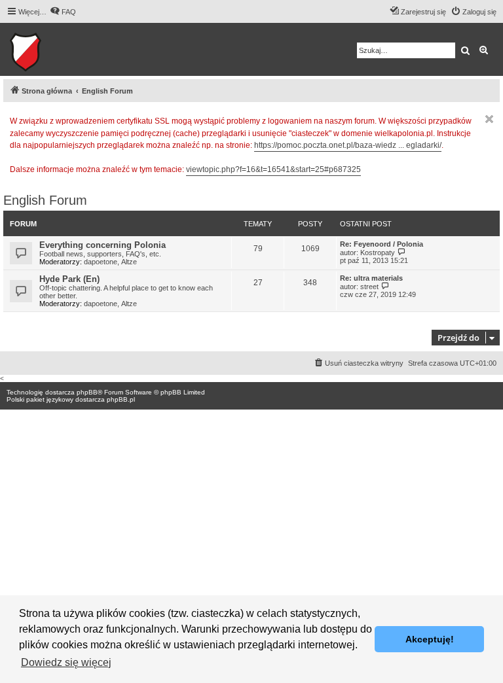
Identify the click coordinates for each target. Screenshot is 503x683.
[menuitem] (63, 12)
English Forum (45, 200)
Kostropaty (377, 252)
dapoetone (100, 262)
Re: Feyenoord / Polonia (381, 244)
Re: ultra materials (371, 278)
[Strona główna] (65, 49)
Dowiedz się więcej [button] (66, 662)
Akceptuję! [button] (429, 639)
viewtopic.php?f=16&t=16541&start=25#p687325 (273, 169)
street (369, 286)
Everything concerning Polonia (102, 245)
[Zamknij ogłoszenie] (489, 119)
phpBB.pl (121, 399)
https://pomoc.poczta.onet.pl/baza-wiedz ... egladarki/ (347, 145)
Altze (129, 262)
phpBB (87, 392)
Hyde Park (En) (69, 279)
